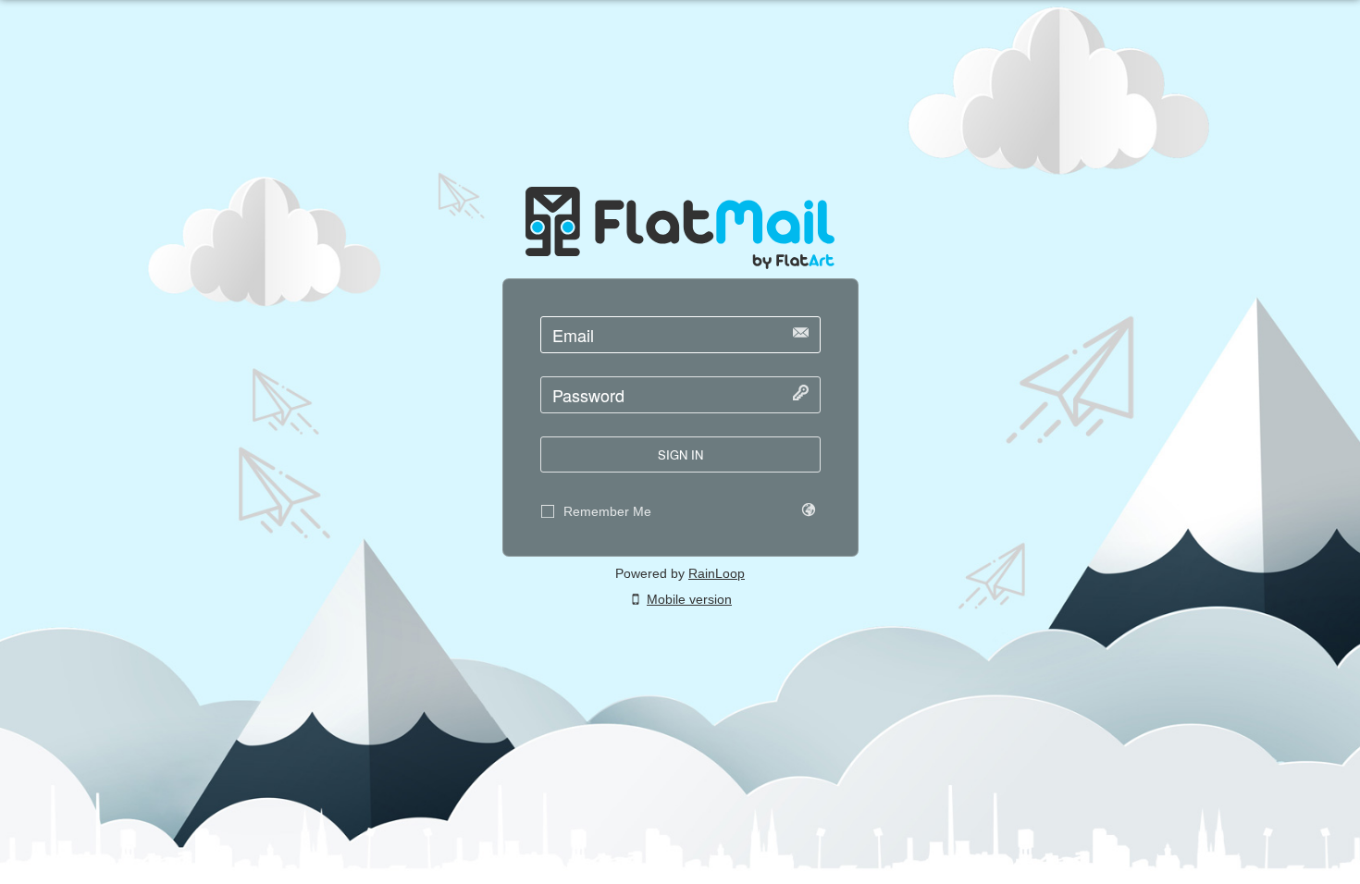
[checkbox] (548, 512)
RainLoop (716, 573)
